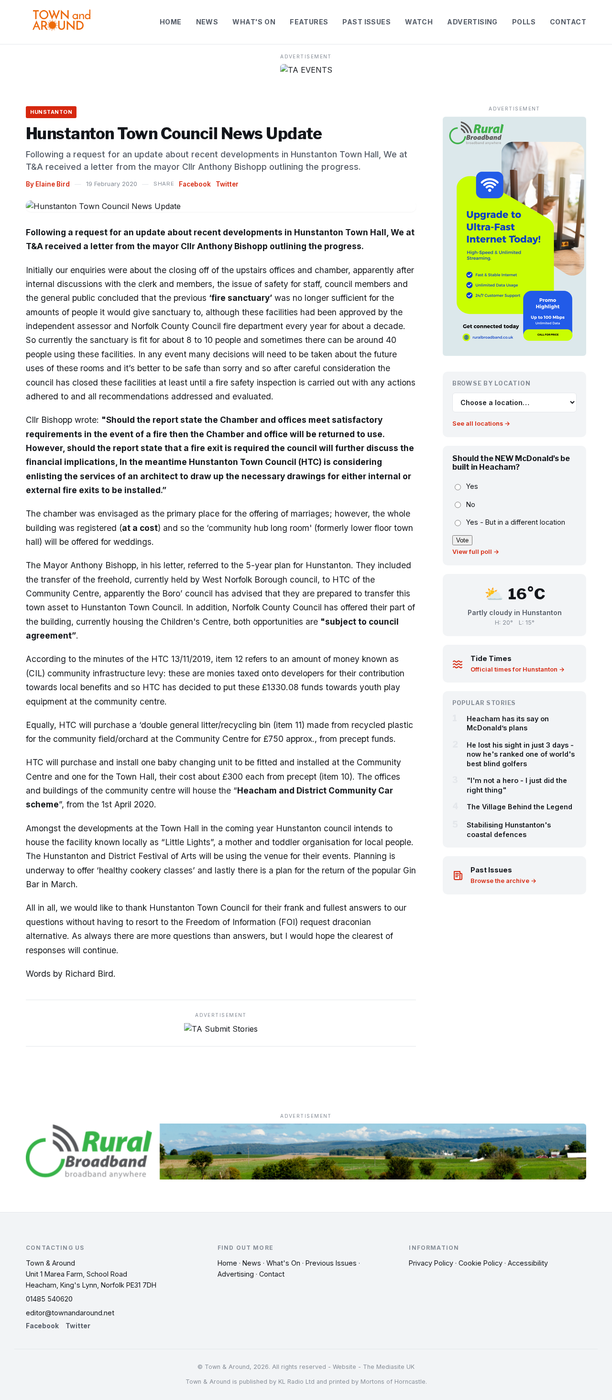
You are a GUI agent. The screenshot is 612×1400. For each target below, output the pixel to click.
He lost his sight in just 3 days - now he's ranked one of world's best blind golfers (521, 754)
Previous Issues (331, 1263)
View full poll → (475, 551)
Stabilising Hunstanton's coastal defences (509, 829)
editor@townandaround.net (70, 1313)
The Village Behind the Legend (519, 807)
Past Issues (366, 22)
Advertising (472, 22)
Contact (568, 22)
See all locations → (481, 424)
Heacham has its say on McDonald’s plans (508, 723)
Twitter (227, 184)
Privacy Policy (431, 1263)
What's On (253, 22)
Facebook (195, 184)
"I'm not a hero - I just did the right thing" (517, 785)
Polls (524, 22)
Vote (462, 540)
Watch (419, 22)
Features (309, 22)
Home (171, 22)
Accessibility (528, 1263)
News (207, 22)
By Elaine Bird (48, 184)
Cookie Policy (481, 1263)
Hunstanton (51, 112)
